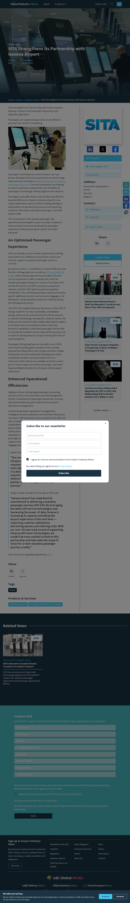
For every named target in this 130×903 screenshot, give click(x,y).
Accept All (105, 896)
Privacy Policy (65, 466)
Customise (120, 896)
